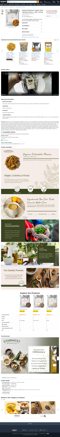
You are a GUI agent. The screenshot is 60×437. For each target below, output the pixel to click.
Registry (30, 4)
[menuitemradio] (56, 94)
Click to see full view (12, 27)
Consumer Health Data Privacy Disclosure (31, 433)
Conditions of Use (15, 433)
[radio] (2, 11)
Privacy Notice (21, 433)
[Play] (2, 94)
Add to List (48, 16)
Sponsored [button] (2, 399)
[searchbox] (23, 2)
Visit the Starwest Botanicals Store (28, 13)
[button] (1, 4)
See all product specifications (28, 34)
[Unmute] (57, 94)
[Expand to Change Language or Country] (28, 430)
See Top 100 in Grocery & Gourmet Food (31, 389)
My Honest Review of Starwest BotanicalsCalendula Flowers (16, 74)
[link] (11, 55)
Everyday (43, 4)
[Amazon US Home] (14, 430)
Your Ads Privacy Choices (43, 433)
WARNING (4, 377)
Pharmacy (39, 4)
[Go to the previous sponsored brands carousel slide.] (2, 410)
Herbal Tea (9, 390)
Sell (27, 4)
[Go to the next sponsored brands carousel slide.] (58, 410)
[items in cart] (58, 1)
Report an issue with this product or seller (31, 37)
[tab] (27, 264)
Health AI (5, 4)
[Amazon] (3, 1)
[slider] (28, 94)
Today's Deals (11, 4)
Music (35, 4)
